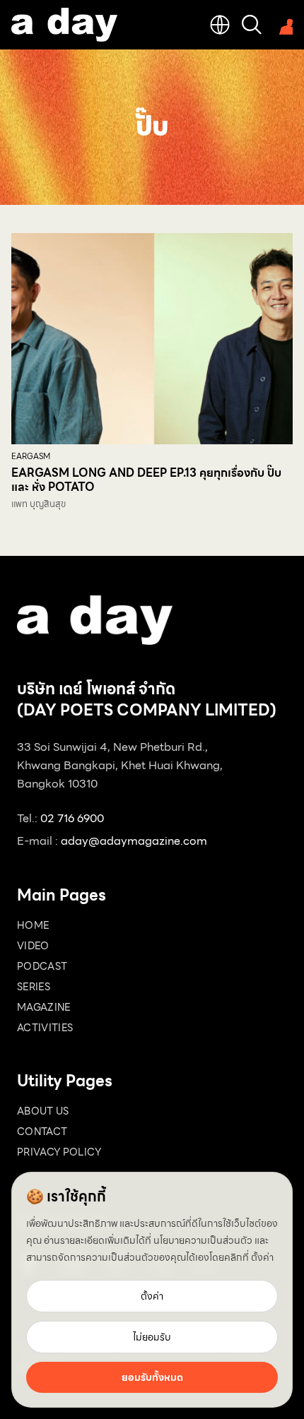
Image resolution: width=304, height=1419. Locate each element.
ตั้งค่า (262, 1257)
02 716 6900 (72, 818)
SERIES (33, 987)
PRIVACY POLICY (59, 1152)
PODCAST (42, 966)
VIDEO (33, 946)
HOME (33, 925)
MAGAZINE (44, 1007)
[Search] (252, 25)
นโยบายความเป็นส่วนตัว (202, 1240)
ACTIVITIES (45, 1027)
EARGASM (30, 457)
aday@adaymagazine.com (134, 841)
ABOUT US (43, 1111)
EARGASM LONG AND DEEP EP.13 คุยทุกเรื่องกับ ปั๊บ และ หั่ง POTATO (146, 480)
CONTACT (42, 1131)
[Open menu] (283, 25)
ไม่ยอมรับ (152, 1337)
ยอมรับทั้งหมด (152, 1377)
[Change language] (219, 24)
